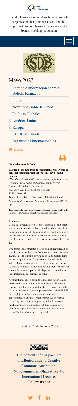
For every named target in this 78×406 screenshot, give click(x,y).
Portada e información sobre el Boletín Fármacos (36, 90)
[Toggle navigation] (69, 41)
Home (18, 149)
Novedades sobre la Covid (32, 106)
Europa (18, 127)
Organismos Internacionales (34, 140)
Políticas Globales (26, 113)
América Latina (24, 120)
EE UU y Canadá (26, 133)
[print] (62, 159)
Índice (17, 99)
